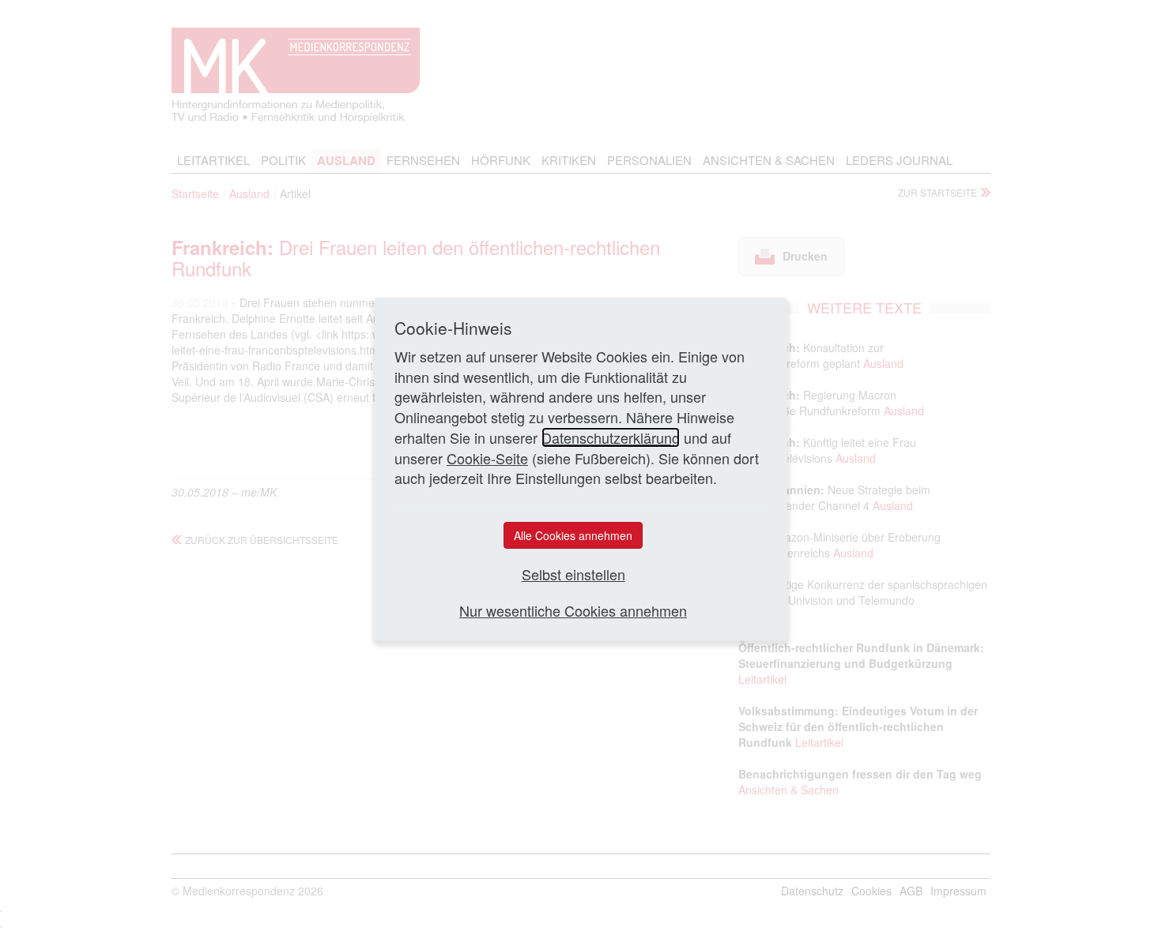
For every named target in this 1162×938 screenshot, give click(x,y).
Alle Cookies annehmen (573, 535)
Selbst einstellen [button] (573, 574)
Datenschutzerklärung (610, 437)
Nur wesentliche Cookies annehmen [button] (573, 611)
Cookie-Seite (487, 458)
